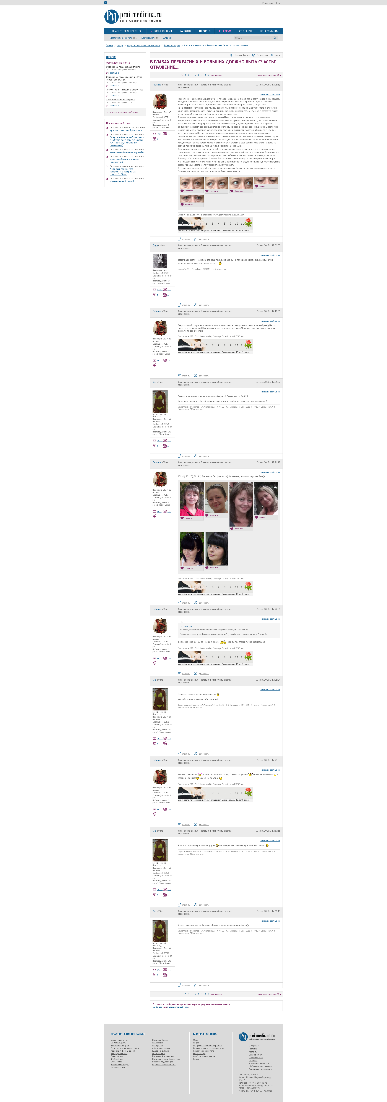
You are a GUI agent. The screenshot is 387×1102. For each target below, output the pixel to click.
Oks (154, 382)
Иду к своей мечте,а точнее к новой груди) (125, 160)
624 (169, 290)
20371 (160, 441)
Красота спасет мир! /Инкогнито (126, 130)
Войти (277, 55)
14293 (160, 290)
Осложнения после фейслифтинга (123, 66)
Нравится (189, 191)
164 (169, 134)
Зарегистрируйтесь (177, 1007)
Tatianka (157, 84)
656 (169, 441)
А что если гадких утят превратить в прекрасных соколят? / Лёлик (123, 171)
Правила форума (242, 55)
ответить (186, 239)
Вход (278, 3)
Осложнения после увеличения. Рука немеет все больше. (124, 78)
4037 (159, 134)
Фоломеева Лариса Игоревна (120, 99)
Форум (111, 57)
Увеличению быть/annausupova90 (126, 152)
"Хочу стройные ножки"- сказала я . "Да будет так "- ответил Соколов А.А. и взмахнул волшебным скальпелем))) (127, 141)
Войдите (157, 1007)
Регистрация (267, 3)
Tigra (155, 245)
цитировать (204, 239)
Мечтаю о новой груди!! (122, 181)
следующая (216, 75)
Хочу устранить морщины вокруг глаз (124, 89)
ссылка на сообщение (270, 94)
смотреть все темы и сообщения (123, 112)
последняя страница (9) (268, 75)
